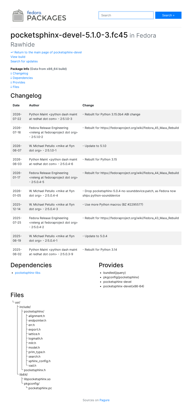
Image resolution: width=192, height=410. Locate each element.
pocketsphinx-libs (27, 273)
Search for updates (24, 61)
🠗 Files (14, 87)
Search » (168, 15)
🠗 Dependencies (21, 78)
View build (17, 57)
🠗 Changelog (19, 73)
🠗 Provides (17, 82)
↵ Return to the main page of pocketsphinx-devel (46, 52)
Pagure (105, 400)
